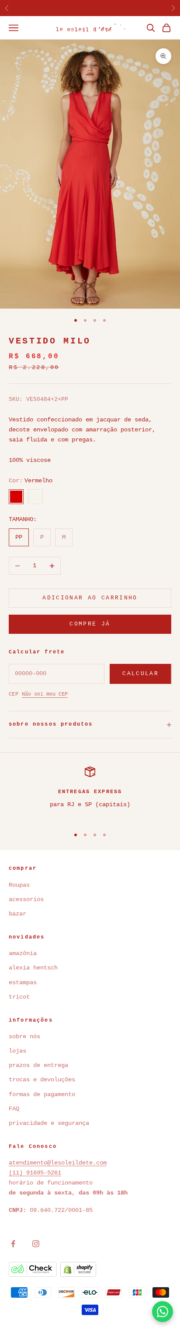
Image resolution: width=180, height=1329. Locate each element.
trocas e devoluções (42, 1079)
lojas (17, 1050)
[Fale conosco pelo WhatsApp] (162, 1311)
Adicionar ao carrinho (89, 598)
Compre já (89, 624)
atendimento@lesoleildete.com (58, 1162)
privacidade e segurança (49, 1123)
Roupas (19, 885)
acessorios (26, 899)
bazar (17, 913)
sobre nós (24, 1036)
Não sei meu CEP (45, 694)
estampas (23, 982)
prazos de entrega (38, 1065)
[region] (90, 793)
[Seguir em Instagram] (35, 1243)
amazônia (23, 953)
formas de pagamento (42, 1094)
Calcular (140, 673)
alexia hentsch (33, 967)
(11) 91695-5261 (35, 1172)
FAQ (14, 1108)
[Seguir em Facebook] (13, 1243)
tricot (21, 996)
